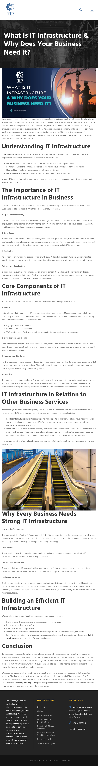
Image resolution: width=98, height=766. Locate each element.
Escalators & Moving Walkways (45, 727)
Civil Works (41, 711)
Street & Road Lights (46, 743)
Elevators (41, 707)
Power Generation (44, 715)
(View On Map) (75, 717)
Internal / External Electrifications (44, 721)
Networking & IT (44, 739)
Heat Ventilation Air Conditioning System (46, 734)
